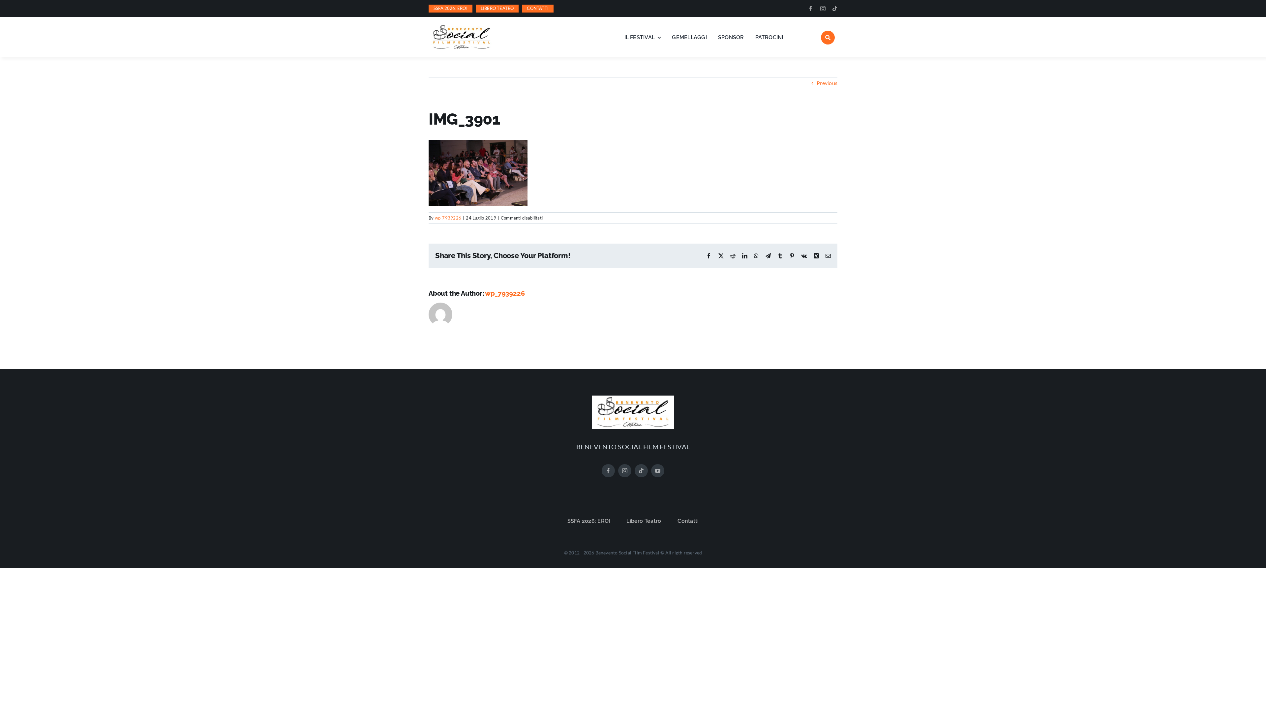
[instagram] (823, 8)
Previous (827, 83)
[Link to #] (828, 37)
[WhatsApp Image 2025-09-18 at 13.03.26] (462, 26)
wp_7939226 (448, 218)
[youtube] (657, 470)
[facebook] (810, 8)
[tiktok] (834, 8)
